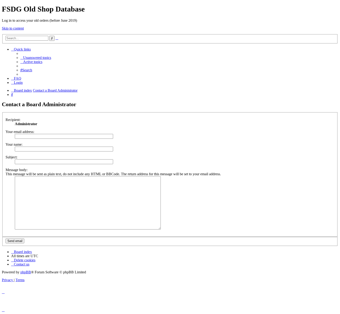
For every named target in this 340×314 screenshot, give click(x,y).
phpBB (25, 272)
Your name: (14, 144)
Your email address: (20, 132)
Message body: (17, 170)
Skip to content (13, 28)
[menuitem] (35, 58)
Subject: (11, 157)
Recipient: (13, 120)
